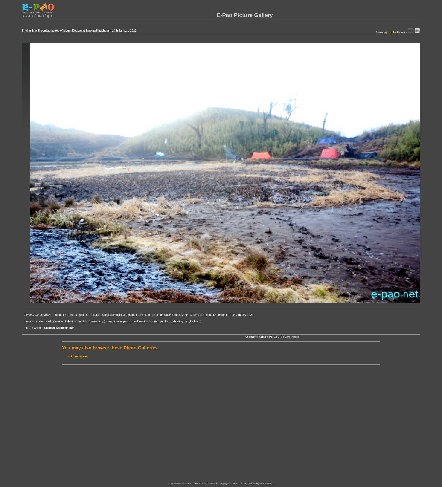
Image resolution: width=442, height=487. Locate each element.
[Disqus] (221, 423)
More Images (292, 336)
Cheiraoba (79, 356)
